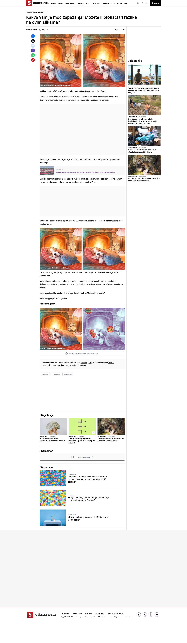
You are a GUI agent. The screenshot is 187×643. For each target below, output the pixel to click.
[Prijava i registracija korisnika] (147, 3)
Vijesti (53, 3)
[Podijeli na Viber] (33, 50)
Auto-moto (96, 3)
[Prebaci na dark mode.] (138, 3)
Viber (79, 365)
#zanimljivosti (68, 374)
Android (84, 362)
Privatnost (100, 614)
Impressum (77, 614)
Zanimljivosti (39, 12)
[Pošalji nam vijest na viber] (151, 614)
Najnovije (136, 60)
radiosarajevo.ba (80, 617)
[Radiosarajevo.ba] (41, 615)
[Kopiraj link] (33, 60)
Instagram (56, 365)
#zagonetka (56, 374)
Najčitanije (47, 415)
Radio (126, 3)
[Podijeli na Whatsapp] (33, 55)
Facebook (46, 365)
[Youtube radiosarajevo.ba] (157, 614)
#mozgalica (44, 374)
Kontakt (88, 614)
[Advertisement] (82, 129)
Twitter (111, 362)
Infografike (118, 3)
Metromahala (70, 3)
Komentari (47, 451)
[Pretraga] (142, 3)
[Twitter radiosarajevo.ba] (145, 614)
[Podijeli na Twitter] (33, 41)
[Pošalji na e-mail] (33, 46)
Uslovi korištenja (115, 614)
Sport (88, 3)
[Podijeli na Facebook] (33, 36)
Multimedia (107, 3)
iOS (90, 362)
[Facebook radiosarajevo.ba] (139, 614)
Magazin (80, 3)
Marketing (65, 614)
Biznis (60, 3)
